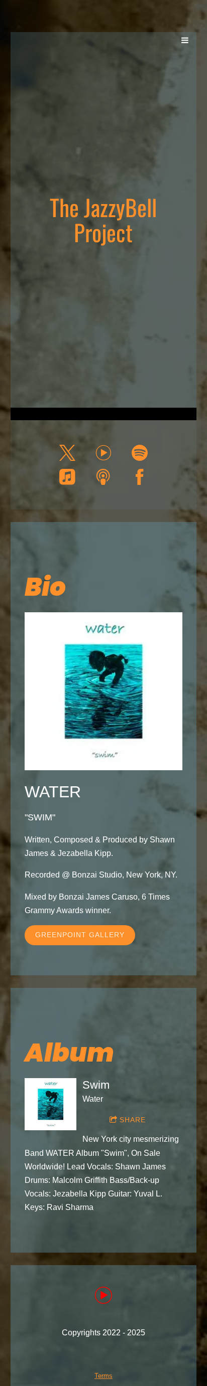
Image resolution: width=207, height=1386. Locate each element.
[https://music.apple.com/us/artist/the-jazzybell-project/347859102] (67, 477)
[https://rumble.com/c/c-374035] (103, 477)
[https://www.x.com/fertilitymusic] (67, 453)
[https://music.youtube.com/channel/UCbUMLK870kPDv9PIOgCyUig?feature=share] (103, 1297)
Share (133, 1120)
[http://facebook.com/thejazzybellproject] (140, 477)
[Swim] (51, 1104)
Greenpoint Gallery (80, 935)
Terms (103, 1375)
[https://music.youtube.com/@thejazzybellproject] (103, 453)
